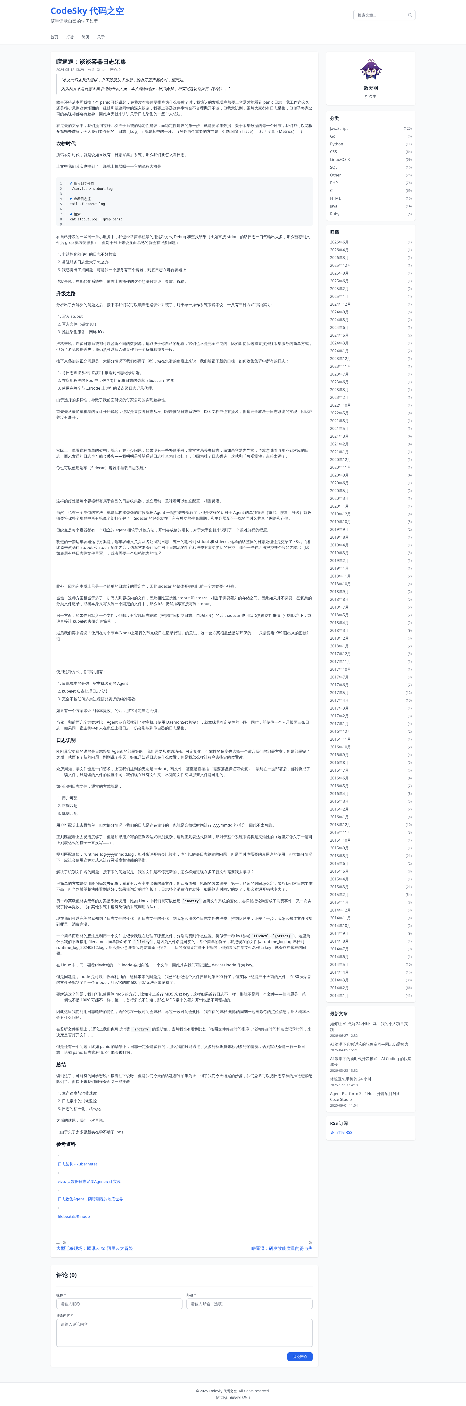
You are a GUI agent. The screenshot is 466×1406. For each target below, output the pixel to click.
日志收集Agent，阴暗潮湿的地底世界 (90, 1199)
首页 (54, 37)
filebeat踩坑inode (74, 1216)
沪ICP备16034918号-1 (233, 1397)
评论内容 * (64, 1315)
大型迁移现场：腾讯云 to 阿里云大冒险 (94, 1248)
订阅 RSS (344, 1132)
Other (101, 69)
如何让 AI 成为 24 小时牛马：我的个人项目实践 (369, 1026)
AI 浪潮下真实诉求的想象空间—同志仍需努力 (369, 1044)
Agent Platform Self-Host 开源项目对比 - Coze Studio (366, 1096)
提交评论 (300, 1356)
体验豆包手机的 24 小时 (350, 1079)
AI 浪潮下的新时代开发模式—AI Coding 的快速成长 (371, 1061)
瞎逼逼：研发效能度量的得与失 (282, 1248)
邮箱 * (191, 1295)
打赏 (70, 37)
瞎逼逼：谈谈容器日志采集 (91, 61)
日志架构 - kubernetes (78, 1164)
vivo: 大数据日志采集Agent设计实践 (89, 1181)
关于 (101, 37)
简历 (85, 37)
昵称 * (61, 1295)
